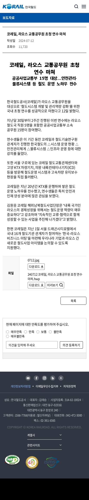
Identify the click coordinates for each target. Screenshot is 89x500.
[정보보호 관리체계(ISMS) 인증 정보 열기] (51, 462)
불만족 (58, 331)
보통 (43, 331)
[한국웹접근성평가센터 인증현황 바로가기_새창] (12, 462)
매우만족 (16, 331)
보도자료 (9, 17)
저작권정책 (69, 386)
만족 (31, 331)
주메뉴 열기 (83, 6)
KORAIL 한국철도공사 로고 (19, 6)
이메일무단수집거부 (47, 386)
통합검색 (76, 6)
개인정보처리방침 (20, 386)
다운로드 (34, 266)
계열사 (31, 435)
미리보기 (53, 285)
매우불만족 (17, 336)
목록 (73, 300)
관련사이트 (33, 445)
